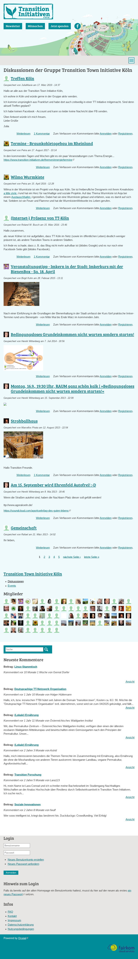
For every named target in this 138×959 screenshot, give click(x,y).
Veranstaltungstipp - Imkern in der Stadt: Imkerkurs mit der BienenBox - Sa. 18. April (67, 269)
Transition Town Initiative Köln (33, 573)
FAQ (10, 911)
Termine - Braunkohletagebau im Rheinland (52, 143)
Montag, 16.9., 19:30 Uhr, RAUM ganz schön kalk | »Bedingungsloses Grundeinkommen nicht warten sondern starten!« (72, 388)
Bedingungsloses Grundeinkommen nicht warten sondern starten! (72, 334)
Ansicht (130, 681)
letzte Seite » (91, 556)
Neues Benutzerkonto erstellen (26, 859)
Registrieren (125, 133)
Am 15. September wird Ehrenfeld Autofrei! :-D (53, 484)
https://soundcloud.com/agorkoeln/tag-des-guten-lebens (37, 510)
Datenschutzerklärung (21, 924)
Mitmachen (35, 26)
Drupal (23, 938)
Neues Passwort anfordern (23, 863)
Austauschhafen (22, 196)
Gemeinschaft (24, 527)
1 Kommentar (42, 133)
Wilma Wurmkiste (27, 177)
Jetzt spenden (60, 26)
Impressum (14, 920)
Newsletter (13, 26)
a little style (11, 193)
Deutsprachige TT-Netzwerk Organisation (40, 688)
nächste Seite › (72, 556)
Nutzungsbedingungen (21, 928)
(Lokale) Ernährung (26, 715)
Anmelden (106, 133)
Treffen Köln (22, 78)
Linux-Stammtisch (25, 666)
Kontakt (12, 916)
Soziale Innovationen (27, 804)
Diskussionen (16, 581)
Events (12, 585)
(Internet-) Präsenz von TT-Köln (40, 218)
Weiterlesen (23, 133)
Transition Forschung (27, 774)
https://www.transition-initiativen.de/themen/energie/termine (39, 159)
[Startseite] (28, 11)
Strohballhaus (24, 421)
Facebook (77, 26)
